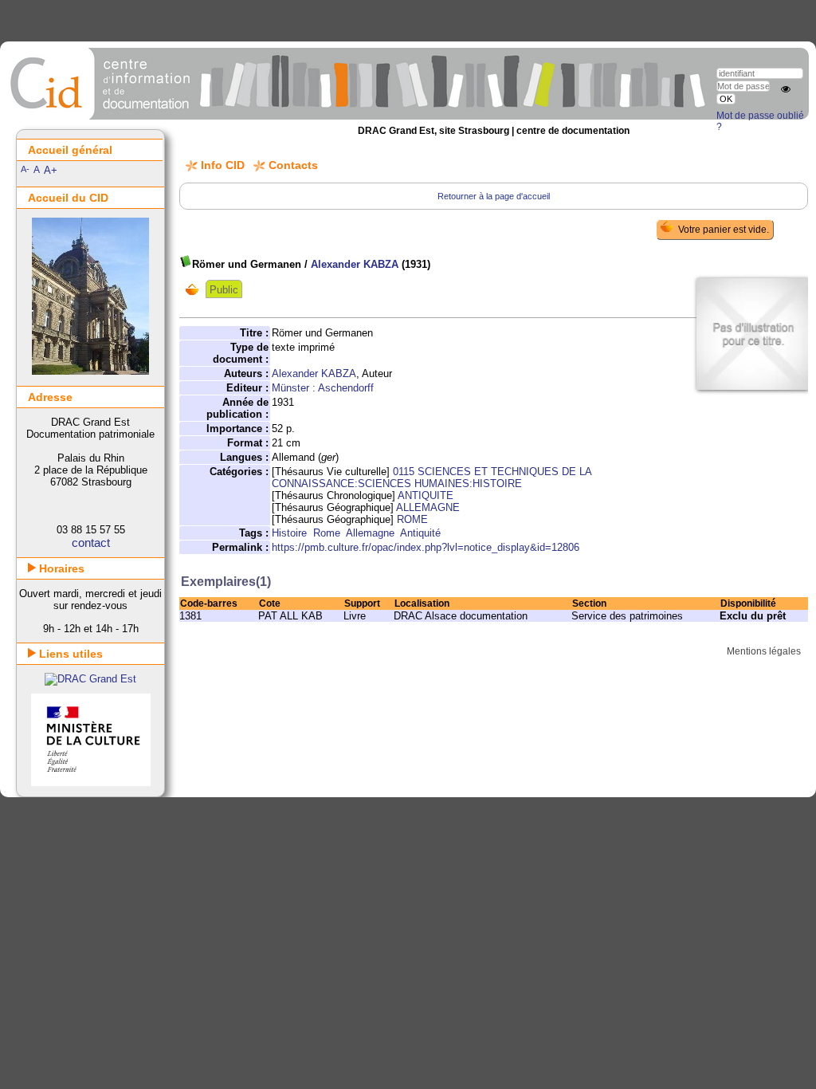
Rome (326, 533)
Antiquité (420, 533)
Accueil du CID (68, 197)
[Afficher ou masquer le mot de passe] (785, 89)
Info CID (223, 165)
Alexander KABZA (354, 264)
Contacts (293, 165)
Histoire (289, 533)
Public (224, 290)
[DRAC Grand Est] (90, 679)
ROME (412, 519)
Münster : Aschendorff (323, 388)
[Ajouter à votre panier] (195, 289)
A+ (50, 170)
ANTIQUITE (425, 495)
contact (91, 542)
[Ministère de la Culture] (91, 782)
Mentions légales (764, 651)
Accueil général (70, 149)
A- (25, 169)
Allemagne (370, 533)
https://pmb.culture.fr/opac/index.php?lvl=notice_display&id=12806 (425, 547)
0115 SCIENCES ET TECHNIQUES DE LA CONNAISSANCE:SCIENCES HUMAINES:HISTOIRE (431, 477)
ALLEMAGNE (428, 507)
